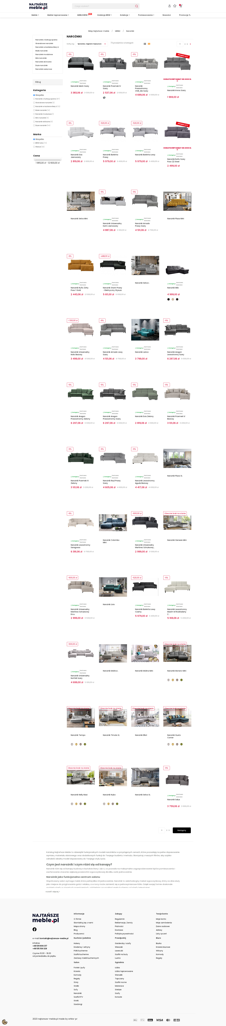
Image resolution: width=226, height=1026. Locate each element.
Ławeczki (119, 950)
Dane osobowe (163, 926)
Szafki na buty (121, 954)
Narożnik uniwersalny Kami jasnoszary (112, 224)
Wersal (39, 147)
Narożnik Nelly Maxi (79, 794)
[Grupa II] (173, 680)
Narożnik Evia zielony (144, 416)
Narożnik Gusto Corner (174, 736)
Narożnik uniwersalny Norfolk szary (80, 676)
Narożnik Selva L (142, 283)
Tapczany (119, 978)
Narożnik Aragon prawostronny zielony (80, 417)
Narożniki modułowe (44, 54)
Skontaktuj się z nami (83, 922)
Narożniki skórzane (43, 62)
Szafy (117, 993)
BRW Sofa (41, 143)
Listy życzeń (161, 933)
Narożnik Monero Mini (176, 671)
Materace (119, 986)
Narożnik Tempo (78, 735)
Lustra (117, 958)
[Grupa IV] (181, 680)
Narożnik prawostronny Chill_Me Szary (141, 88)
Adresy (159, 930)
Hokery (77, 943)
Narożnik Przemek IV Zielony (80, 481)
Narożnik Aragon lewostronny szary (175, 353)
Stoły (76, 982)
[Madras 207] (168, 299)
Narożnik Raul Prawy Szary (112, 481)
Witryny (159, 950)
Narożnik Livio (109, 604)
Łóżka (117, 967)
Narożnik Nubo (109, 794)
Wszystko (39, 95)
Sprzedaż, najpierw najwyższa (90, 44)
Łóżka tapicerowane (124, 971)
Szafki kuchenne (81, 954)
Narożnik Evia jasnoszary (76, 155)
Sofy (76, 989)
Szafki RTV (78, 997)
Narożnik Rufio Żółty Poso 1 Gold (79, 289)
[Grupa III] (177, 680)
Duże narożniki (41, 65)
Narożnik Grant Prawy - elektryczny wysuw (112, 289)
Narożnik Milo (173, 287)
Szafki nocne (121, 982)
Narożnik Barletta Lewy (145, 154)
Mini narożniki (41, 58)
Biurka (158, 943)
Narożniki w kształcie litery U (47, 47)
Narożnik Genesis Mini (177, 540)
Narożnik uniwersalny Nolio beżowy (80, 353)
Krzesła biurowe (163, 947)
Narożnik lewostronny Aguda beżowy (145, 481)
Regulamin (120, 919)
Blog (76, 930)
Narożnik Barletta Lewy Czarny (145, 610)
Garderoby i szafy (123, 943)
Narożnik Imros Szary (176, 90)
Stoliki (76, 986)
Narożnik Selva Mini (79, 218)
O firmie (77, 919)
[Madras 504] (173, 299)
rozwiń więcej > (53, 891)
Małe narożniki (41, 51)
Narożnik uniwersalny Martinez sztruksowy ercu (80, 612)
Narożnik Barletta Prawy (110, 155)
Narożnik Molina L (110, 671)
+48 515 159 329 (40, 948)
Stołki (76, 1000)
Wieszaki (119, 947)
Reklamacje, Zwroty (124, 922)
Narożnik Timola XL (111, 735)
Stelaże (118, 989)
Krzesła (77, 971)
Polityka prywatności (124, 933)
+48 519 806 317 (40, 946)
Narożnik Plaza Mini (175, 218)
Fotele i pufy (79, 967)
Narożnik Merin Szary (80, 86)
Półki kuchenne (80, 950)
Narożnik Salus (173, 799)
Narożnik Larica (141, 352)
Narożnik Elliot (141, 735)
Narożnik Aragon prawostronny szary (112, 417)
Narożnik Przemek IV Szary (112, 87)
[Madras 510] (177, 299)
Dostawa (119, 930)
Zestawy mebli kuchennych (86, 958)
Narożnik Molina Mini (144, 671)
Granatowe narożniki (44, 43)
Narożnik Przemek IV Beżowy (176, 417)
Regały (159, 958)
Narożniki (78, 993)
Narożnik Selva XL (142, 794)
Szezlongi (78, 1004)
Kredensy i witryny (82, 947)
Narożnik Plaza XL (174, 475)
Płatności (119, 926)
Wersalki (118, 975)
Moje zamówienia (164, 922)
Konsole (118, 997)
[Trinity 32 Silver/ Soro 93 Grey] (104, 97)
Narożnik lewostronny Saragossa (80, 546)
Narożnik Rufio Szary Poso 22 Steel (176, 160)
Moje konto (161, 919)
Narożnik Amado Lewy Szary (113, 353)
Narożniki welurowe (43, 69)
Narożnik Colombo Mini (111, 541)
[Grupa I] (168, 680)
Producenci (79, 933)
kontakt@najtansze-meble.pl (54, 938)
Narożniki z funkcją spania (46, 40)
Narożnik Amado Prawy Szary (142, 224)
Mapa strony (79, 926)
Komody (160, 954)
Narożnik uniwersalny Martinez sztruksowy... (145, 546)
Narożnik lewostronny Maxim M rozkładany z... (177, 612)
